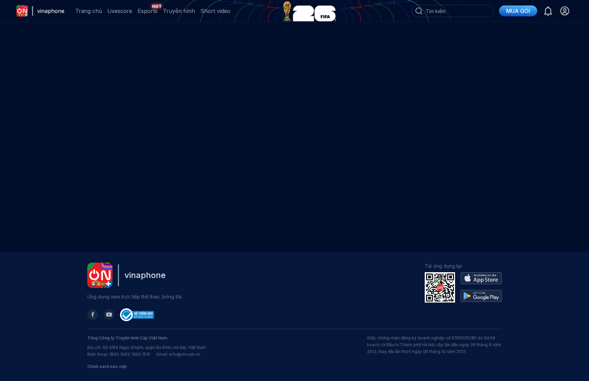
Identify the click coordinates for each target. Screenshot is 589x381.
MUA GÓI (518, 11)
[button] (564, 10)
